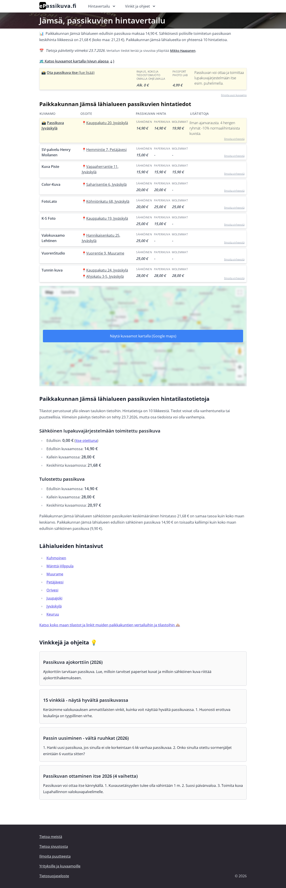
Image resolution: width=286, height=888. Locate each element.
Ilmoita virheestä (234, 139)
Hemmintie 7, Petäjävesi (106, 149)
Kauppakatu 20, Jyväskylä (107, 122)
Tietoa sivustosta (53, 846)
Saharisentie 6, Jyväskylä (106, 184)
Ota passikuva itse (71, 72)
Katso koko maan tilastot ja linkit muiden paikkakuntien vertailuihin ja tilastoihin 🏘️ (109, 625)
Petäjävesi (54, 582)
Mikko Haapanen (183, 50)
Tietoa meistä (50, 836)
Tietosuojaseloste (54, 875)
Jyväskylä (54, 606)
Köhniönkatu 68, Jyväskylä (107, 201)
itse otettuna (86, 440)
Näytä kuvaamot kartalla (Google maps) (143, 336)
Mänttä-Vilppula (60, 566)
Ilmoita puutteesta (55, 856)
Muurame (54, 574)
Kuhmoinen (56, 558)
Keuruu (52, 614)
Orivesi (52, 590)
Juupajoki (54, 598)
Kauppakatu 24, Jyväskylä (107, 270)
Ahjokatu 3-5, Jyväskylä (105, 276)
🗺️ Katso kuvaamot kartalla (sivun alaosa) (76, 61)
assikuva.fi (57, 5)
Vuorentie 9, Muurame (105, 253)
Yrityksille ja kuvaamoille (59, 866)
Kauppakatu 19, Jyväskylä (107, 218)
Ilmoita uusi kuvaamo (234, 95)
